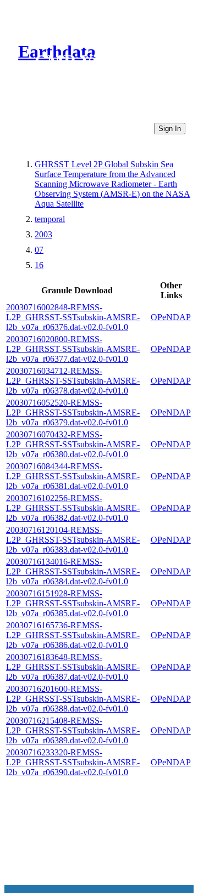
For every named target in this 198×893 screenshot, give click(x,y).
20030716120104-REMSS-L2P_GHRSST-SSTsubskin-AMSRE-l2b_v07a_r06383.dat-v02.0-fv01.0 (73, 539)
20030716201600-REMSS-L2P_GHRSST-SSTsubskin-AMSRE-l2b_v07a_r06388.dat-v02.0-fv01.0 (73, 698)
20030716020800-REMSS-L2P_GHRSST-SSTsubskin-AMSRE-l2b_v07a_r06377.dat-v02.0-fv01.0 (73, 348)
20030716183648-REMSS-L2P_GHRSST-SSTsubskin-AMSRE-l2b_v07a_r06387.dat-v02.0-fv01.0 (73, 666)
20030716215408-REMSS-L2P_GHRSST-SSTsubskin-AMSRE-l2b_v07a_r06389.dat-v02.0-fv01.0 (73, 730)
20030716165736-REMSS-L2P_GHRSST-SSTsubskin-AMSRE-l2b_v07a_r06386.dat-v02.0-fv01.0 (73, 635)
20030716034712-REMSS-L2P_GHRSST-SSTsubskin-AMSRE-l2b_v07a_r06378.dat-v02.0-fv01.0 (73, 380)
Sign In (169, 128)
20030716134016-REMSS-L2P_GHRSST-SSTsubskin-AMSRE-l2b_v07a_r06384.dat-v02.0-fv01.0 (73, 571)
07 (39, 249)
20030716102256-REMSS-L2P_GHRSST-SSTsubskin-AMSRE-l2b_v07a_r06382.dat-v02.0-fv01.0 (73, 507)
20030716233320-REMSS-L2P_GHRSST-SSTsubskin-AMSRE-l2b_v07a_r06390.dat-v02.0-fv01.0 (73, 762)
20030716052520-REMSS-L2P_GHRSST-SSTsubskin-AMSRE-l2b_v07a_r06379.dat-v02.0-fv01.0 (73, 412)
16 (39, 265)
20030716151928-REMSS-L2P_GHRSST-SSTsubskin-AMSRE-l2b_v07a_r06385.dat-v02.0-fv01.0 (73, 603)
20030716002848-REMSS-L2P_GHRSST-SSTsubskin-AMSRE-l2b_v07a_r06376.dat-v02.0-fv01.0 (73, 317)
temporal (50, 219)
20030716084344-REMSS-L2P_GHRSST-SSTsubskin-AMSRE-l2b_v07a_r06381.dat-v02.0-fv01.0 (73, 476)
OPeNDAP (171, 317)
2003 (43, 234)
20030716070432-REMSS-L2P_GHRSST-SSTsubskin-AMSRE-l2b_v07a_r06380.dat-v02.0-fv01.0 (73, 444)
